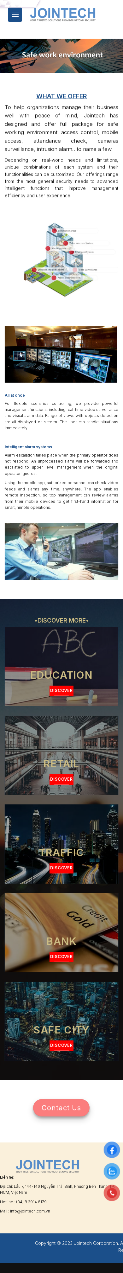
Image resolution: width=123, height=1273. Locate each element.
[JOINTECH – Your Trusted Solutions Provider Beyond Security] (63, 14)
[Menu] (15, 15)
